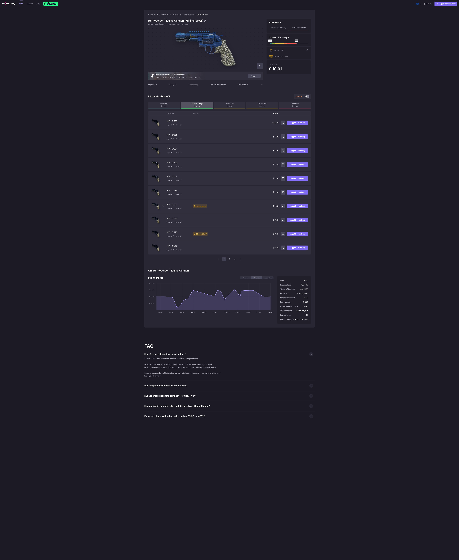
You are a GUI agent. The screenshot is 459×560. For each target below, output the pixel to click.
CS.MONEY (153, 15)
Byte (21, 4)
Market (30, 4)
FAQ (38, 4)
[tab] (245, 277)
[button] (289, 50)
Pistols (163, 15)
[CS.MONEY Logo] (8, 4)
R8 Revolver (174, 15)
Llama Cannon (188, 15)
